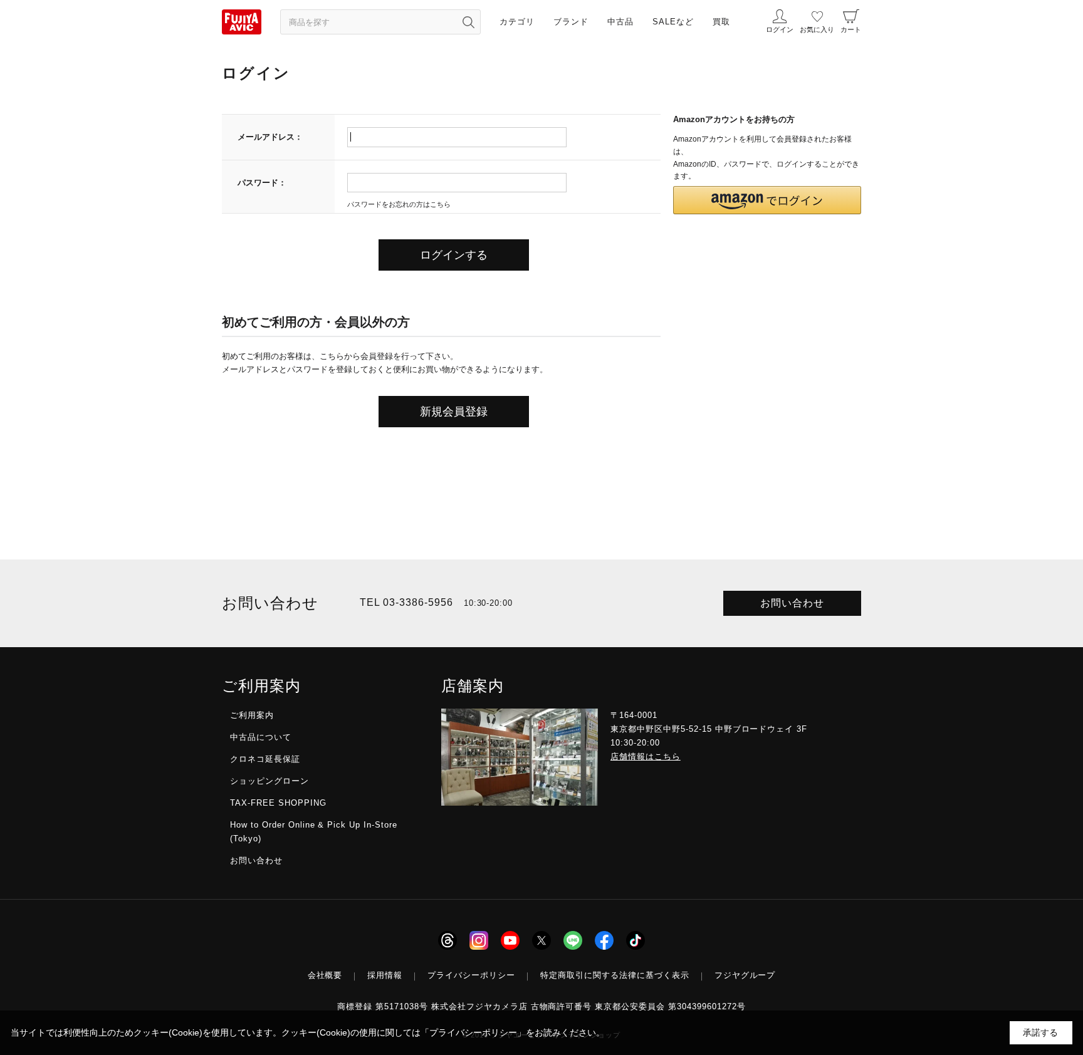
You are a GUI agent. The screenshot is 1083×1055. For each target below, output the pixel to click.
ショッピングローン (269, 781)
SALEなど (673, 21)
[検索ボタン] (468, 21)
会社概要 (325, 975)
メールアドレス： (270, 137)
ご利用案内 (252, 715)
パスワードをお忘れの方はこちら (399, 204)
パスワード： (262, 182)
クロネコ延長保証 (265, 759)
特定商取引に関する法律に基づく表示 (614, 975)
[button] (767, 200)
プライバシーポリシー (471, 975)
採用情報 (384, 975)
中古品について (260, 737)
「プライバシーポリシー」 (473, 1032)
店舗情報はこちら (645, 756)
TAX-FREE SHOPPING (278, 803)
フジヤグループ (745, 975)
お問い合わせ (792, 603)
